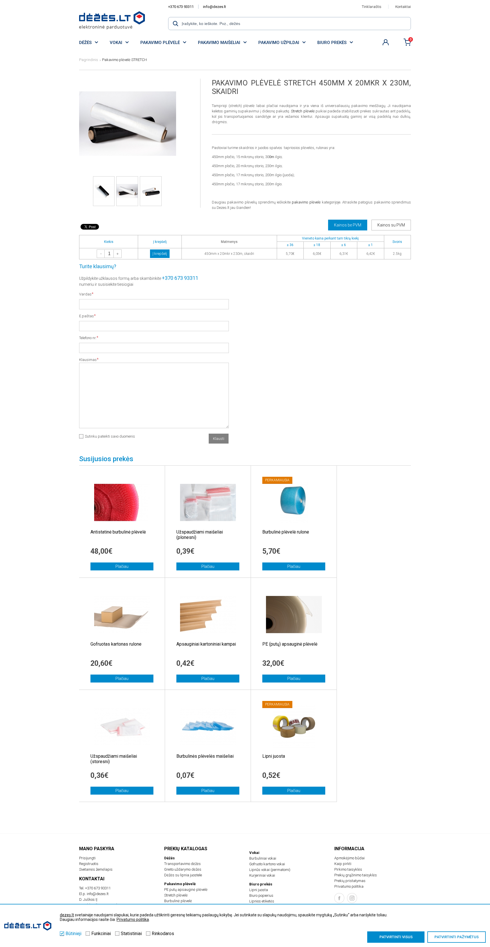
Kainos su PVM (391, 225)
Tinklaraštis (371, 7)
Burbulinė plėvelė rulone (285, 532)
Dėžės (85, 42)
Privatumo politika (349, 886)
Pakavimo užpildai (278, 42)
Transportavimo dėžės (182, 864)
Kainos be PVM (347, 225)
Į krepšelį (160, 253)
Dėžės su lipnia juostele (183, 875)
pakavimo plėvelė (306, 202)
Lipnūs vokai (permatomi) (269, 870)
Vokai (116, 42)
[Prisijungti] (385, 42)
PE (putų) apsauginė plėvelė (289, 644)
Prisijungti (87, 858)
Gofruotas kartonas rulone (115, 644)
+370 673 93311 (181, 7)
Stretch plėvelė (302, 111)
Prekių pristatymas (350, 881)
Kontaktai (403, 7)
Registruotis (88, 864)
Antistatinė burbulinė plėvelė (118, 532)
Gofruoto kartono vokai (267, 864)
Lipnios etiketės (261, 901)
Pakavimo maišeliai (219, 42)
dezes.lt (67, 915)
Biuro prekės (332, 42)
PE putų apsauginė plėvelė (186, 889)
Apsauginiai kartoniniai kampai (206, 644)
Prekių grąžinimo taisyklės (355, 875)
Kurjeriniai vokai (262, 875)
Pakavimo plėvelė (160, 42)
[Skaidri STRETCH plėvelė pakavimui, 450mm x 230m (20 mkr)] (112, 20)
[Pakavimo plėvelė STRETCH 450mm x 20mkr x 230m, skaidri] (127, 167)
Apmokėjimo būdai (349, 858)
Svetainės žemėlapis (96, 869)
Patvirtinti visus (396, 937)
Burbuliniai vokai (262, 858)
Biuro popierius (261, 895)
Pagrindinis (88, 60)
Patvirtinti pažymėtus (456, 937)
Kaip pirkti (342, 864)
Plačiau (121, 566)
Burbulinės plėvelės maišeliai (205, 756)
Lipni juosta (273, 756)
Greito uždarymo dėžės (182, 869)
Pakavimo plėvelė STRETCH (124, 60)
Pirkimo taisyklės (348, 869)
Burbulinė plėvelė (178, 901)
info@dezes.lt (214, 7)
